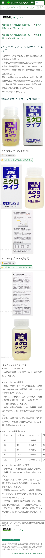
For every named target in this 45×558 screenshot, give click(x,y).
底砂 (34, 7)
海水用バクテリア (17, 38)
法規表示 (11, 540)
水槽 (4, 7)
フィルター (26, 7)
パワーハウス (17, 18)
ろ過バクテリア (18, 28)
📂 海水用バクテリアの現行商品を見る (16, 160)
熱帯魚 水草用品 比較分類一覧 (16, 25)
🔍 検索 (39, 3)
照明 (41, 7)
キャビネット (13, 7)
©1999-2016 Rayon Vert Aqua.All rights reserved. (27, 553)
